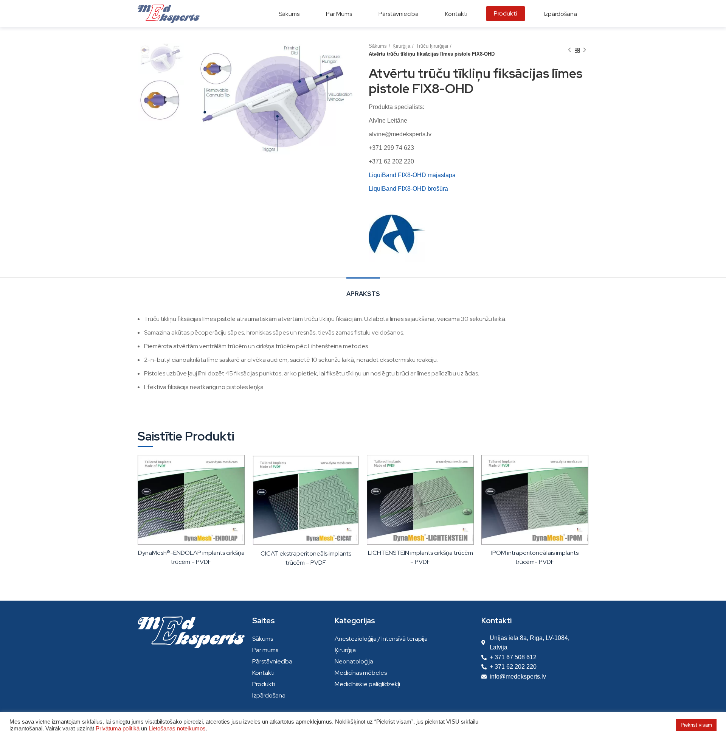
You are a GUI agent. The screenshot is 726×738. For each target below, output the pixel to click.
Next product (584, 50)
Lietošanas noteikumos (177, 729)
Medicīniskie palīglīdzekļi (367, 684)
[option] (161, 58)
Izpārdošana (268, 695)
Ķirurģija (401, 46)
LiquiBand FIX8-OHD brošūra (408, 188)
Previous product (569, 50)
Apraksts (363, 294)
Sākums (378, 46)
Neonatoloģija (354, 661)
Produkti (263, 684)
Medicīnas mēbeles (361, 673)
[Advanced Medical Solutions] (397, 233)
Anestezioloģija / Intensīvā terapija (381, 639)
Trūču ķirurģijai (432, 46)
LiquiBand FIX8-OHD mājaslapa (412, 175)
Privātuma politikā (118, 729)
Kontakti (263, 673)
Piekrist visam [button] (696, 725)
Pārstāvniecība (272, 661)
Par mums (265, 650)
